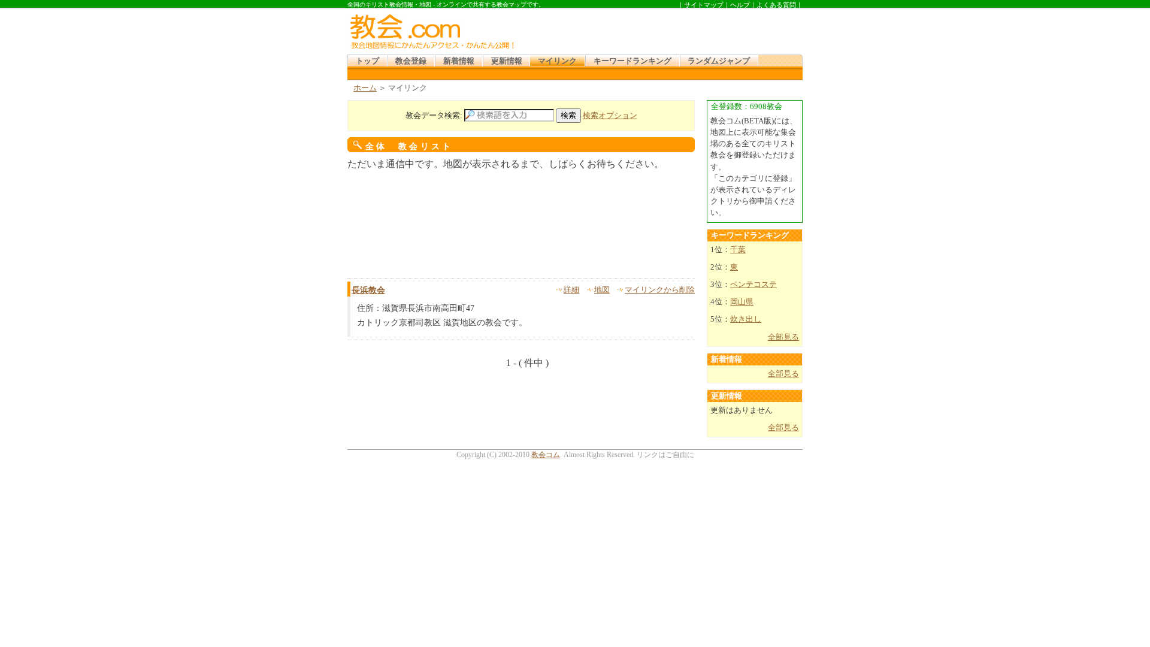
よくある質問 (776, 4)
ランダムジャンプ (719, 61)
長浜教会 (368, 290)
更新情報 (506, 61)
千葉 (738, 250)
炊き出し (745, 319)
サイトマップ (704, 4)
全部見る (783, 337)
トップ (367, 61)
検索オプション (610, 115)
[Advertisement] (661, 29)
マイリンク (557, 61)
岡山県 (741, 302)
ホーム (365, 88)
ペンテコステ (753, 284)
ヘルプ (740, 4)
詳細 (571, 290)
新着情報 (458, 61)
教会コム (545, 455)
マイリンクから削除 (660, 290)
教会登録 (410, 61)
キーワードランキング (632, 61)
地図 (602, 290)
